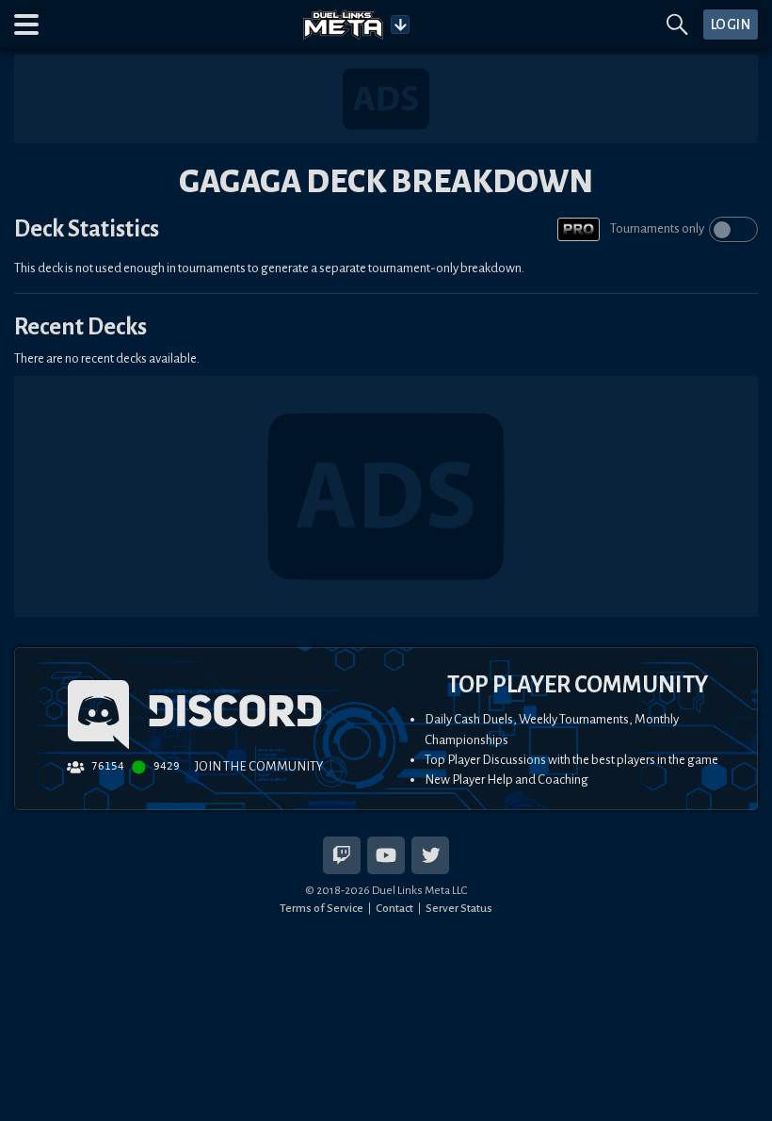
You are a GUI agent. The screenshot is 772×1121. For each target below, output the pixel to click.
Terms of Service (321, 908)
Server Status (459, 908)
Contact (394, 908)
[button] (26, 24)
